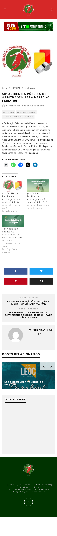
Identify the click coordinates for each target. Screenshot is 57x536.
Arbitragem (8, 112)
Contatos (39, 492)
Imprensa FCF (13, 106)
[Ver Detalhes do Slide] (28, 26)
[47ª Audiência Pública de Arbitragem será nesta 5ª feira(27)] (13, 185)
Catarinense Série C (26, 112)
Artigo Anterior (28, 298)
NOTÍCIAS (29, 117)
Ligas (37, 487)
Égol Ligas (22, 492)
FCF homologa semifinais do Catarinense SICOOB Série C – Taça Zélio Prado (28, 315)
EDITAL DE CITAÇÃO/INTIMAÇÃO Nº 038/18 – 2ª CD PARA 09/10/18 (28, 302)
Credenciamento (22, 490)
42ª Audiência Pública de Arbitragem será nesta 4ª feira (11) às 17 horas (12, 235)
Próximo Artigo (28, 309)
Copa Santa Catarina (12, 117)
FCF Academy (44, 485)
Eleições (25, 485)
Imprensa (43, 490)
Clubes (24, 487)
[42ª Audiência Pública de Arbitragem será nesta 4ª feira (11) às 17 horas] (13, 221)
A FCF (10, 485)
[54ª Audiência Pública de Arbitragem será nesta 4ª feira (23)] (38, 185)
